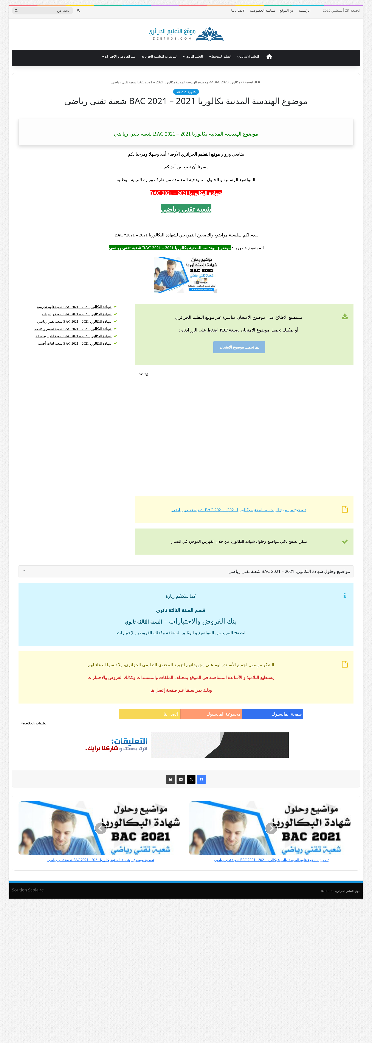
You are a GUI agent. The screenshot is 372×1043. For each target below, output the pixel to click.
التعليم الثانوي (194, 56)
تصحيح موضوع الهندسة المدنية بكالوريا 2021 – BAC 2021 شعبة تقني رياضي (239, 509)
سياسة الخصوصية (262, 10)
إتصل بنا (157, 690)
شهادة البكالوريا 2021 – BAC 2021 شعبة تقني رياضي (74, 321)
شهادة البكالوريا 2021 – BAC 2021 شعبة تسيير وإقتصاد (73, 329)
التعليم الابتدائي (249, 56)
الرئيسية (304, 10)
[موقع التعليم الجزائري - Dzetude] (186, 34)
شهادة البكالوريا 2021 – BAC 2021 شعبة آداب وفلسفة (74, 336)
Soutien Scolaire (28, 890)
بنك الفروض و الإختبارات (119, 56)
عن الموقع (286, 10)
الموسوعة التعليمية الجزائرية (159, 56)
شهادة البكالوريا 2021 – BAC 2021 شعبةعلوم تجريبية (74, 307)
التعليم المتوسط (221, 56)
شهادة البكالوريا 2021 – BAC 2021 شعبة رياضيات (77, 314)
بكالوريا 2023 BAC (227, 82)
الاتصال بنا (238, 10)
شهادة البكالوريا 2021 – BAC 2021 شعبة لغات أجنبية (75, 343)
